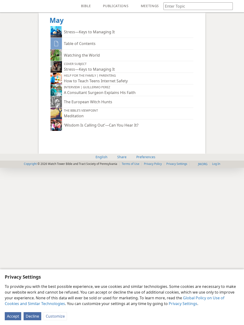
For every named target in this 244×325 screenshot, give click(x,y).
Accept (13, 316)
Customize (55, 316)
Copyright (30, 164)
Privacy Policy (153, 164)
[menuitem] (7, 6)
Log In (216, 164)
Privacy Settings (183, 303)
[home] (7, 6)
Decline (32, 316)
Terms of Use (130, 164)
